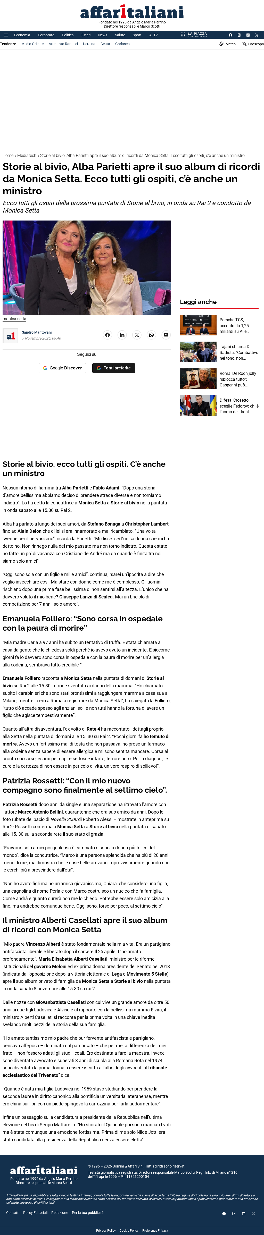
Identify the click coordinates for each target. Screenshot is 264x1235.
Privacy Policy (106, 1230)
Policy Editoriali (35, 1213)
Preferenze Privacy (155, 1230)
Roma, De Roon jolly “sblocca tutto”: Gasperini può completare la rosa (238, 379)
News (102, 35)
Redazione (59, 1213)
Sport (137, 35)
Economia (22, 35)
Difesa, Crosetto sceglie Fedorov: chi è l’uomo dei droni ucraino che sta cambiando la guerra (239, 406)
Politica (68, 35)
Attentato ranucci (63, 44)
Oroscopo (256, 44)
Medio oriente (32, 44)
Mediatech (26, 155)
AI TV (153, 35)
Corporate (46, 35)
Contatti (12, 1213)
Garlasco (122, 44)
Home (8, 155)
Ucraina (89, 44)
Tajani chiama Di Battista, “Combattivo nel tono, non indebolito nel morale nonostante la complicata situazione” (239, 352)
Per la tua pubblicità (88, 1213)
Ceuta (105, 44)
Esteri (85, 35)
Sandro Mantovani (37, 332)
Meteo (231, 44)
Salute (120, 35)
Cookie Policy (129, 1230)
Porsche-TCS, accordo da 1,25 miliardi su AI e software (234, 325)
